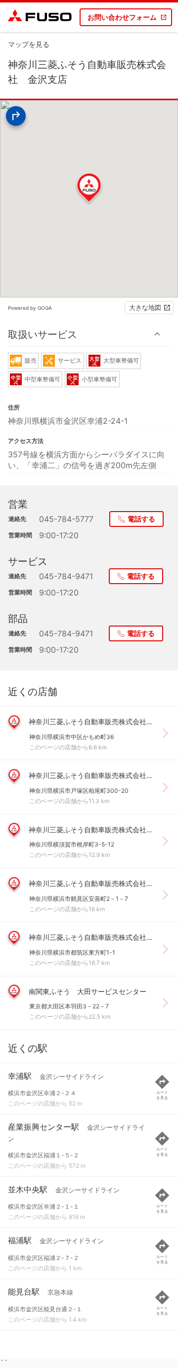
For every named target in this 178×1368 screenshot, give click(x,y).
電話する (141, 519)
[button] (89, 334)
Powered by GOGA (30, 308)
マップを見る (28, 44)
